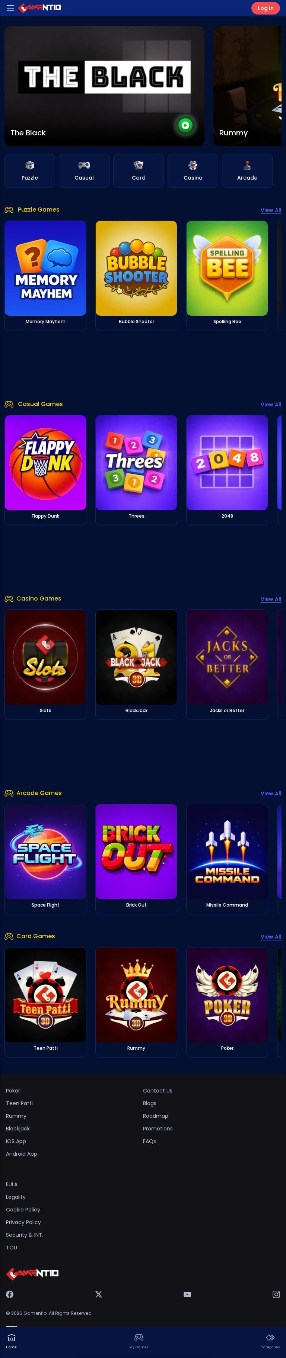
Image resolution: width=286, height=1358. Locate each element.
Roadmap (155, 1116)
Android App (21, 1154)
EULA (12, 1184)
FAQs (149, 1141)
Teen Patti (19, 1103)
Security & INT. (24, 1235)
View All (271, 210)
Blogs (149, 1103)
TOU (11, 1247)
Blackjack (18, 1128)
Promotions (158, 1128)
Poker (13, 1090)
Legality (16, 1197)
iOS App (16, 1141)
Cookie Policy (23, 1209)
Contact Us (157, 1090)
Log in (266, 8)
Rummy (16, 1116)
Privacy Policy (23, 1222)
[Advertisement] (143, 365)
